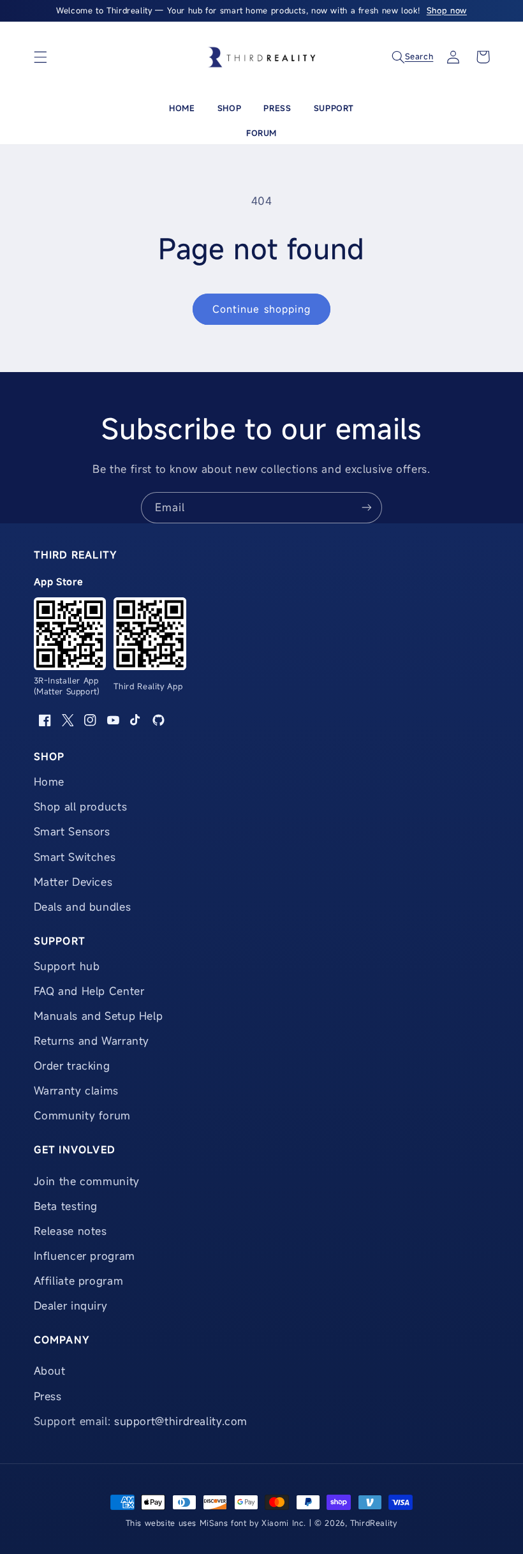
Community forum (82, 1115)
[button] (40, 56)
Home (182, 108)
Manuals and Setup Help (98, 1015)
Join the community (87, 1181)
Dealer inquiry (71, 1305)
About (50, 1370)
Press (277, 108)
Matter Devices (73, 881)
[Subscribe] (366, 507)
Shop (229, 108)
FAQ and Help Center (89, 990)
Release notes (70, 1230)
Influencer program (84, 1255)
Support (334, 108)
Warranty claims (76, 1090)
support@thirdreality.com (180, 1421)
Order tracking (72, 1065)
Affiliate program (79, 1280)
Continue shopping (261, 309)
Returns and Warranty (92, 1040)
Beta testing (66, 1206)
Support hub (67, 966)
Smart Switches (75, 856)
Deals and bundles (82, 906)
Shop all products (81, 806)
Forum (261, 133)
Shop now (447, 10)
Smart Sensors (72, 831)
